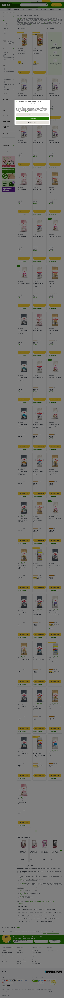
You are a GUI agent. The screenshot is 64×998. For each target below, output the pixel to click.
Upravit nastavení (32, 114)
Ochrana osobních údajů (24, 111)
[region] (32, 112)
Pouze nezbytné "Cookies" (32, 122)
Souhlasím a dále (32, 118)
